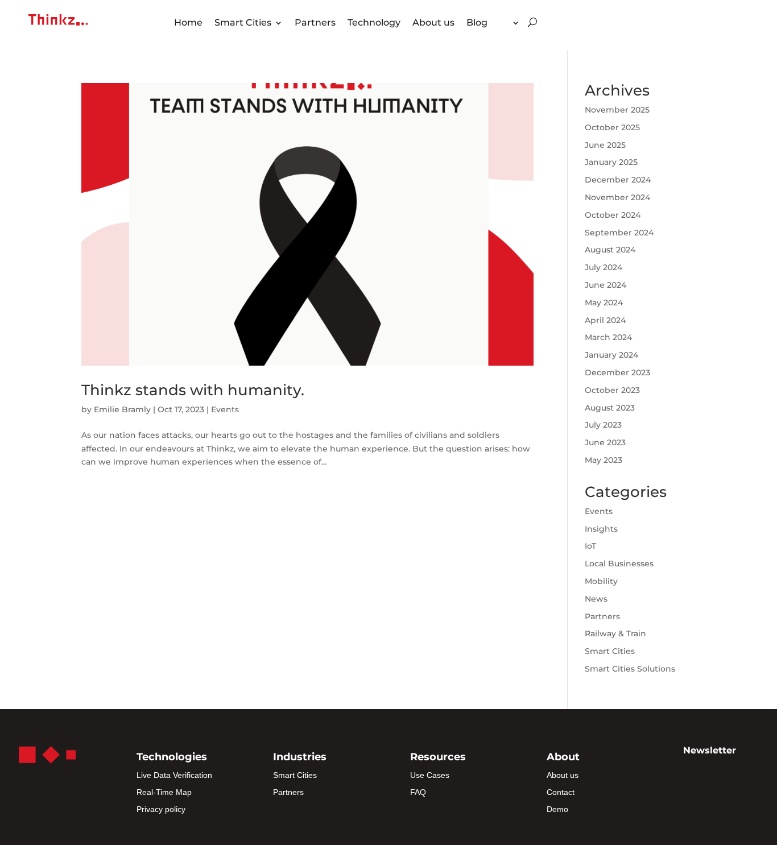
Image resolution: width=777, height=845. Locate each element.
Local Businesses (619, 563)
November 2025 (617, 110)
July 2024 (603, 267)
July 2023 (603, 425)
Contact (561, 792)
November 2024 (617, 197)
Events (225, 409)
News (596, 599)
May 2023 (603, 460)
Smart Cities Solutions (630, 669)
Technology (374, 23)
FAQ (418, 792)
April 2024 (605, 320)
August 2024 (610, 250)
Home (188, 23)
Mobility (601, 581)
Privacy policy (161, 809)
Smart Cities (242, 23)
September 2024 (619, 232)
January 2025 (611, 162)
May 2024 (604, 302)
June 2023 (605, 442)
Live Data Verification (174, 775)
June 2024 (605, 285)
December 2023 (617, 372)
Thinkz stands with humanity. (192, 390)
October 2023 (612, 390)
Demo (557, 809)
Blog (476, 23)
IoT (590, 546)
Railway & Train (615, 633)
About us (433, 23)
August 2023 (610, 408)
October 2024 (612, 215)
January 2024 (611, 355)
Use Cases (429, 775)
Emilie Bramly (122, 409)
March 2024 (608, 337)
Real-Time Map (164, 792)
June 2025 (605, 145)
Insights (601, 529)
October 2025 (612, 127)
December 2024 (618, 180)
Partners (315, 23)
